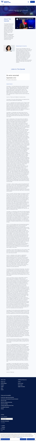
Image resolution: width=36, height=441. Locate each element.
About (2, 388)
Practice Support (4, 383)
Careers (2, 389)
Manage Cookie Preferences (5, 439)
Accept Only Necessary (30, 439)
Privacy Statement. (20, 437)
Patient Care (3, 381)
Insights (2, 386)
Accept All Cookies (23, 439)
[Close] (35, 434)
